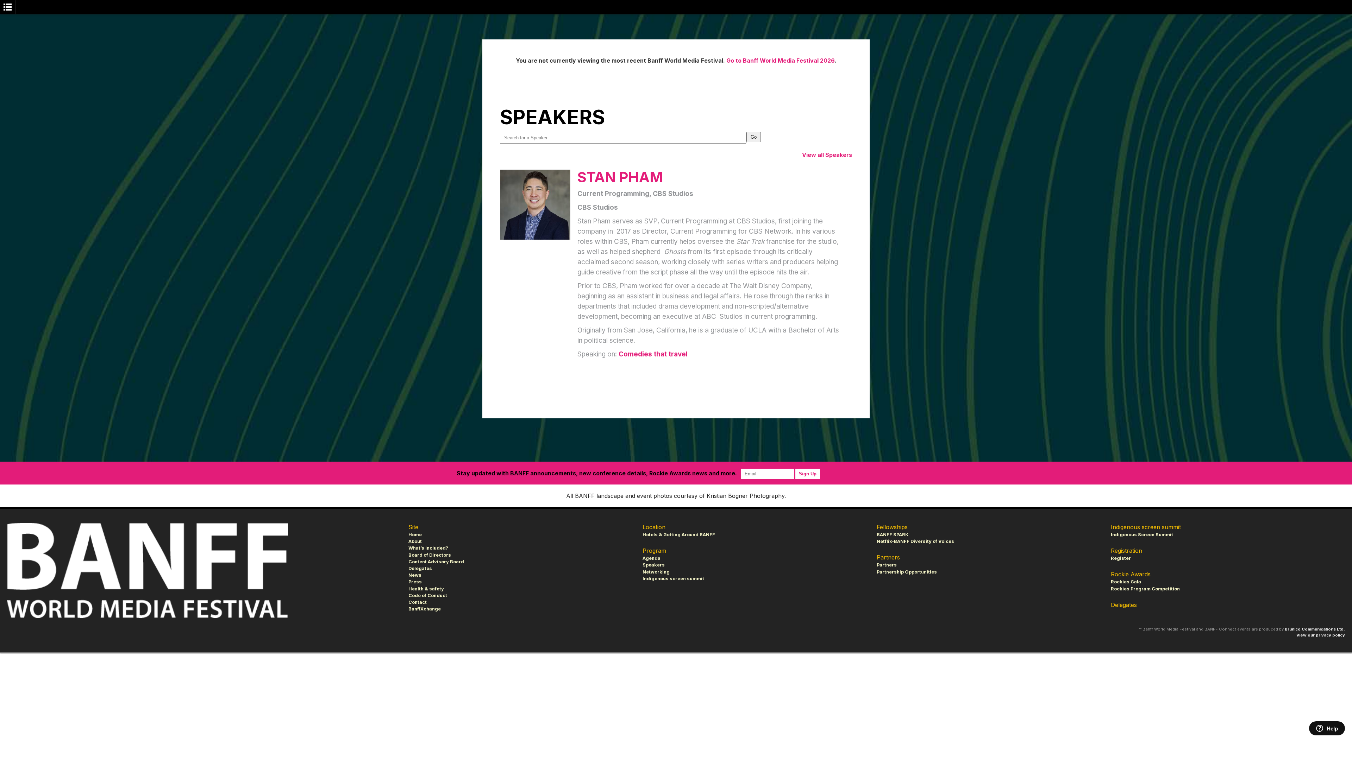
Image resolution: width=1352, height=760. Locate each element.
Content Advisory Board (436, 561)
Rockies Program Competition (1145, 588)
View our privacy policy (1320, 635)
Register (1121, 558)
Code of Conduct (427, 595)
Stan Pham (620, 177)
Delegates (420, 568)
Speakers (654, 565)
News (414, 575)
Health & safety (426, 588)
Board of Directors (429, 555)
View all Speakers (827, 154)
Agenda (652, 558)
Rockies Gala (1126, 581)
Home (415, 534)
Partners (887, 565)
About (415, 541)
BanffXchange (424, 609)
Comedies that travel (653, 354)
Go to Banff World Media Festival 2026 (780, 60)
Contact (417, 602)
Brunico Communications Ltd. (1315, 629)
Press (415, 581)
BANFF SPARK (892, 534)
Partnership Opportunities (907, 572)
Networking (656, 572)
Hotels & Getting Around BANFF (679, 534)
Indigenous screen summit (673, 578)
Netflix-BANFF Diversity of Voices (915, 541)
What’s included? (428, 548)
